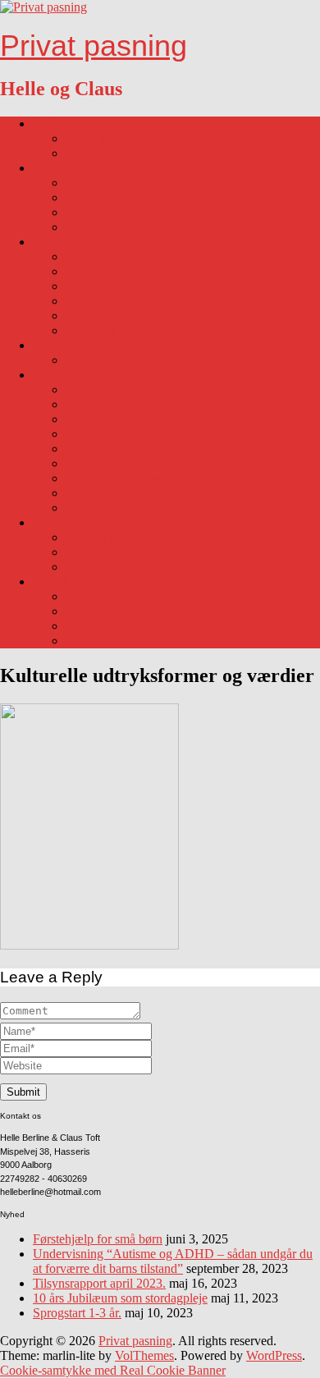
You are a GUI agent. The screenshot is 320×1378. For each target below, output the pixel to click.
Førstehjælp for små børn (97, 1239)
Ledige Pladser (71, 168)
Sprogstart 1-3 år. (77, 1313)
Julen (79, 641)
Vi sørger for (98, 286)
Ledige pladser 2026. (120, 197)
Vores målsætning (112, 138)
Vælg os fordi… (108, 153)
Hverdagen (61, 242)
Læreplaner (95, 419)
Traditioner (61, 581)
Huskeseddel (99, 301)
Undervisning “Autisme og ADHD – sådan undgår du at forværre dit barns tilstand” (173, 1261)
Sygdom (54, 345)
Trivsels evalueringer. (121, 434)
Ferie (79, 316)
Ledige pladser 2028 (118, 227)
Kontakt (86, 508)
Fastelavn (90, 611)
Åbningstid (94, 271)
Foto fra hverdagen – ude (131, 537)
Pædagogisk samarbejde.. (131, 478)
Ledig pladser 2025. (117, 183)
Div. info (56, 375)
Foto (45, 522)
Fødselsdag (95, 596)
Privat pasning (93, 45)
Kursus (84, 493)
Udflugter (91, 330)
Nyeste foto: (97, 567)
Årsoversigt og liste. (117, 463)
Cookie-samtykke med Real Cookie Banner (113, 1370)
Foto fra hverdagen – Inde (133, 552)
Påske (81, 626)
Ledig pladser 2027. (117, 212)
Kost (78, 256)
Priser (80, 389)
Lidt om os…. (69, 123)
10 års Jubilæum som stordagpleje (120, 1298)
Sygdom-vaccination (119, 360)
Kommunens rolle (112, 404)
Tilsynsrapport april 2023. (99, 1283)
